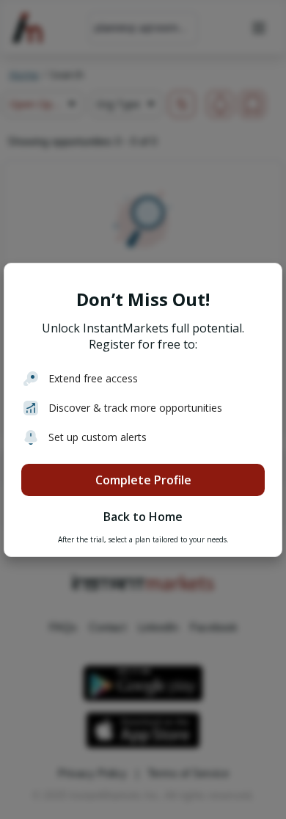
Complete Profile (143, 480)
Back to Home (143, 517)
